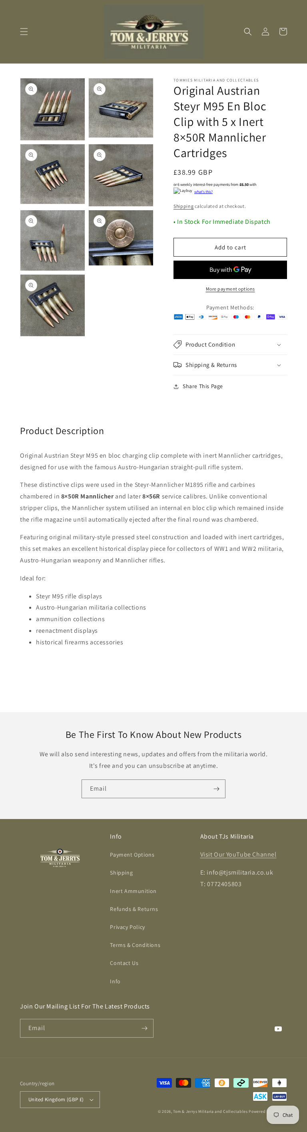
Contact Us (124, 963)
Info (115, 981)
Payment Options (132, 854)
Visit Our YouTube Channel (238, 854)
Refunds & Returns (134, 909)
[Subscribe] (216, 788)
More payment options (230, 289)
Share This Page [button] (203, 386)
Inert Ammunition (133, 891)
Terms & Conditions (135, 945)
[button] (24, 31)
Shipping (183, 206)
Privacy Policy (127, 927)
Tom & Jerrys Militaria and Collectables (210, 1111)
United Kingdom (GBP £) (56, 1099)
